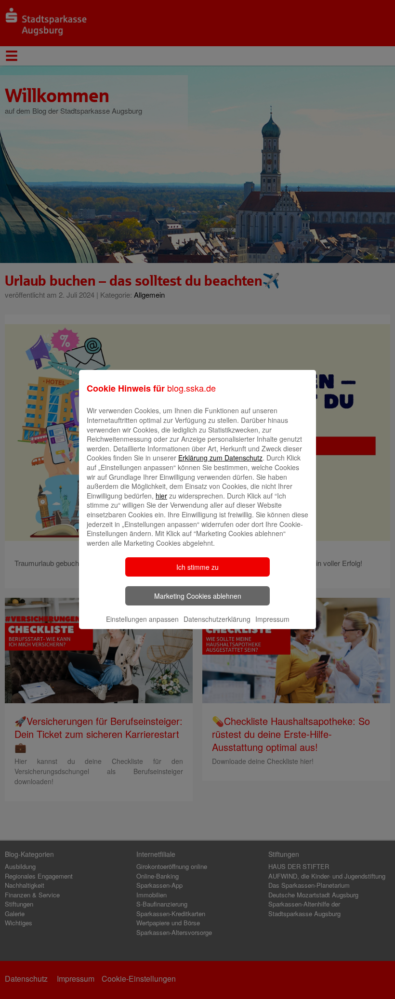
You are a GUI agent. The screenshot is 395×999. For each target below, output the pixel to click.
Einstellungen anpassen (142, 619)
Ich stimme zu (197, 567)
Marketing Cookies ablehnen (197, 596)
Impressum (272, 619)
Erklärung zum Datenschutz (220, 457)
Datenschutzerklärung (217, 619)
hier (161, 495)
